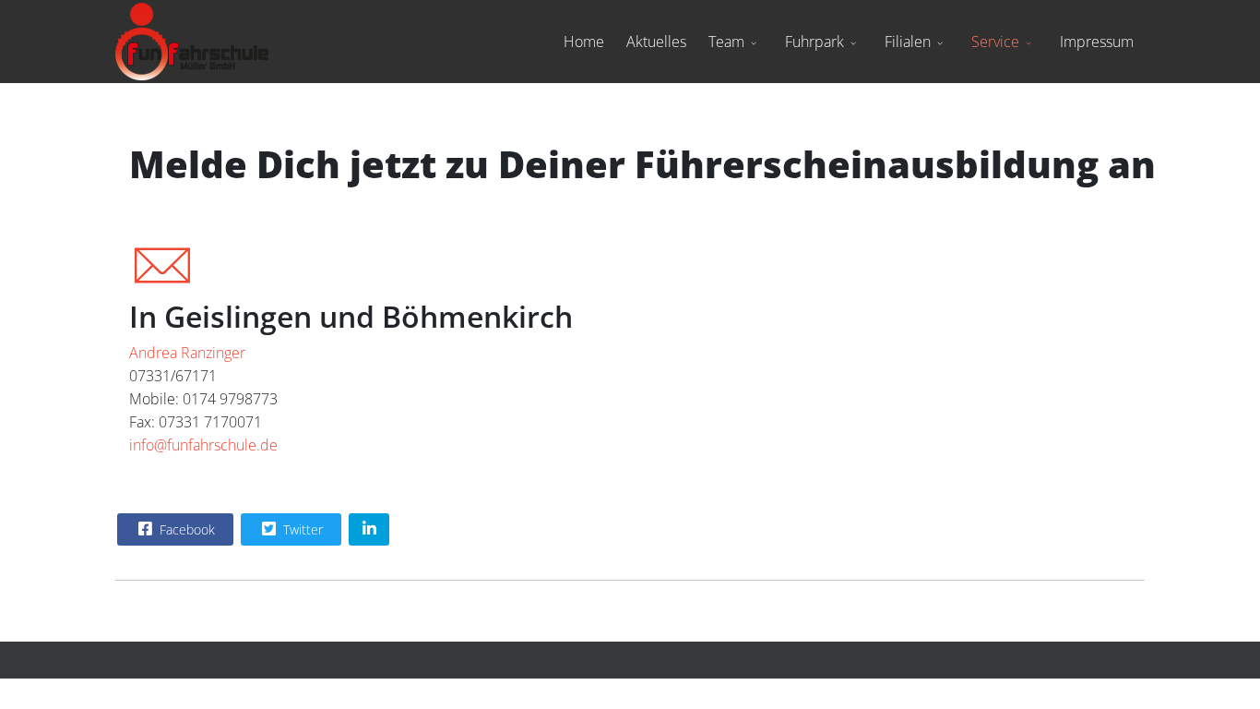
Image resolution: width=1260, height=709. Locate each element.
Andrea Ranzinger (187, 352)
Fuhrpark (814, 41)
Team (726, 41)
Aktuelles (656, 41)
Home (584, 41)
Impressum (1097, 41)
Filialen (908, 41)
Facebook (185, 529)
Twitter (301, 529)
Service (995, 41)
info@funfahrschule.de (203, 445)
